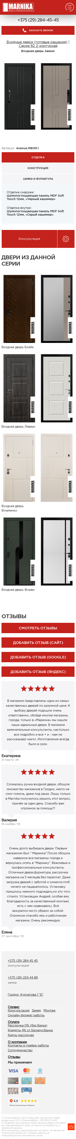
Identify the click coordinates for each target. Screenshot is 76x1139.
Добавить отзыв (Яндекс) (38, 672)
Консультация (18, 1010)
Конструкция (38, 168)
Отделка (38, 157)
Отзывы (14, 1057)
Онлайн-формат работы (26, 1015)
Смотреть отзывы (38, 628)
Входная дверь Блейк (17, 347)
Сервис (13, 1007)
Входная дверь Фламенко (12, 508)
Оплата (13, 1022)
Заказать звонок (41, 30)
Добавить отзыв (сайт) (38, 643)
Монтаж (49, 1010)
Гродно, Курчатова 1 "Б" (25, 994)
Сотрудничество (20, 1050)
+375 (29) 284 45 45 (23, 960)
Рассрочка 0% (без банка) (27, 1025)
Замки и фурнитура (38, 178)
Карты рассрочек (21, 1035)
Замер (36, 1010)
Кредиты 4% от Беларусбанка (30, 1030)
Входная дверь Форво (18, 589)
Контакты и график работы (28, 1045)
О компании (17, 1042)
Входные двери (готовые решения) (37, 42)
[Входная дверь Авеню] (38, 93)
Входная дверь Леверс (18, 426)
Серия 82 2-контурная (38, 46)
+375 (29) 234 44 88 (23, 977)
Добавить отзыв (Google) (38, 657)
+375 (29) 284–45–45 (38, 20)
